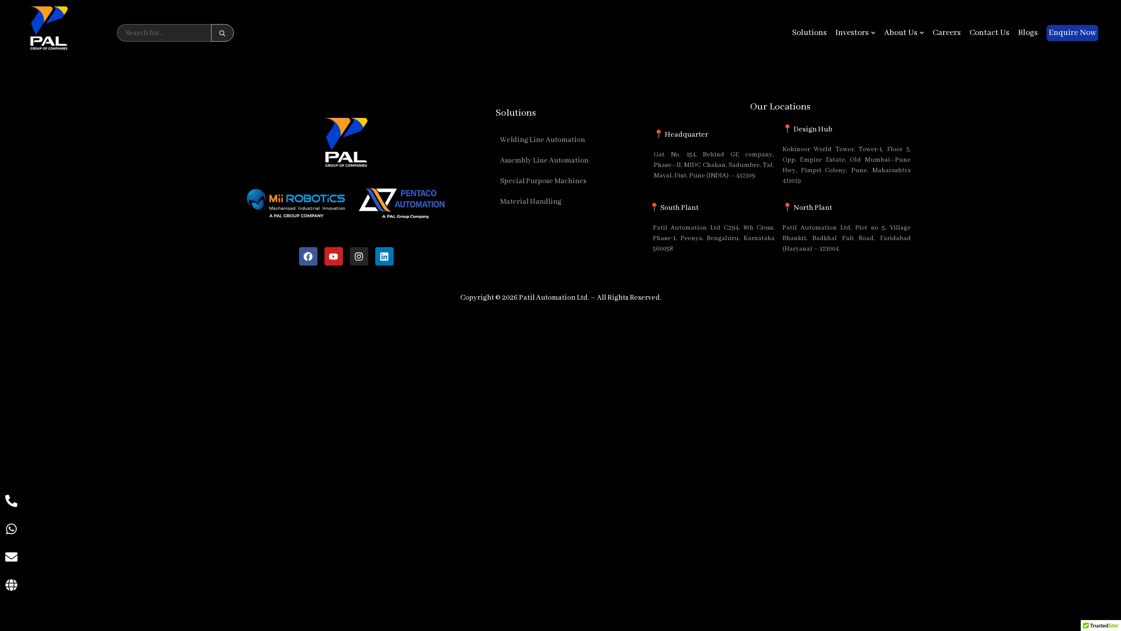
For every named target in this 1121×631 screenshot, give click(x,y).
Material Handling (530, 201)
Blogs (1028, 33)
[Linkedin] (384, 256)
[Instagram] (359, 256)
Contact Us (989, 33)
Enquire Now (1072, 33)
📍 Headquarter (681, 134)
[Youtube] (333, 256)
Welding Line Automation (542, 140)
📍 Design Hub (807, 129)
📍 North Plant (807, 208)
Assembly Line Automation (544, 160)
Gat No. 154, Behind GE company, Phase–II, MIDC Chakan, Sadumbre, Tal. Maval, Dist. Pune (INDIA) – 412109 (713, 165)
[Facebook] (308, 256)
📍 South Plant (673, 208)
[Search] (222, 33)
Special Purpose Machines (543, 181)
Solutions (809, 33)
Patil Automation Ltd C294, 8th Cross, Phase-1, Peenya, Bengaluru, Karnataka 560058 (714, 238)
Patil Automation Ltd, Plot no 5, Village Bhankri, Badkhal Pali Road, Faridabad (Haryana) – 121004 (847, 238)
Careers (947, 33)
